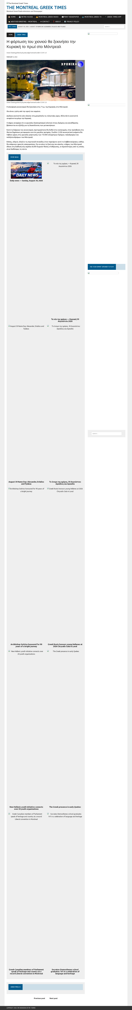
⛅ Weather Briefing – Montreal (22, 22)
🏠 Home (12, 17)
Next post (54, 998)
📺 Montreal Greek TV (91, 17)
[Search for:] (106, 433)
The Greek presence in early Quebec (65, 807)
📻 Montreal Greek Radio (47, 17)
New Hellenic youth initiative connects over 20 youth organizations (26, 808)
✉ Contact (45, 22)
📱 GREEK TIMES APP (113, 17)
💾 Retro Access (26, 17)
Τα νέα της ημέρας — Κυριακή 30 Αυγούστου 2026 (65, 320)
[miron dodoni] (102, 97)
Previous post (39, 998)
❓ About (57, 22)
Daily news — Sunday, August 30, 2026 (26, 181)
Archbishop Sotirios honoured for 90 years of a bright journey (26, 645)
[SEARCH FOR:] (114, 27)
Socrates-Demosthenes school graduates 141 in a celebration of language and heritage (65, 971)
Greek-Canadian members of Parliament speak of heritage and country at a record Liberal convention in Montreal (26, 971)
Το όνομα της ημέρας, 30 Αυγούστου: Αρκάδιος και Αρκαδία (65, 483)
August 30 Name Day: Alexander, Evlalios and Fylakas (26, 483)
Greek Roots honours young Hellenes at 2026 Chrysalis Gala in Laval (65, 645)
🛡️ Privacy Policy (71, 22)
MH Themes (32, 1008)
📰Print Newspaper (70, 17)
